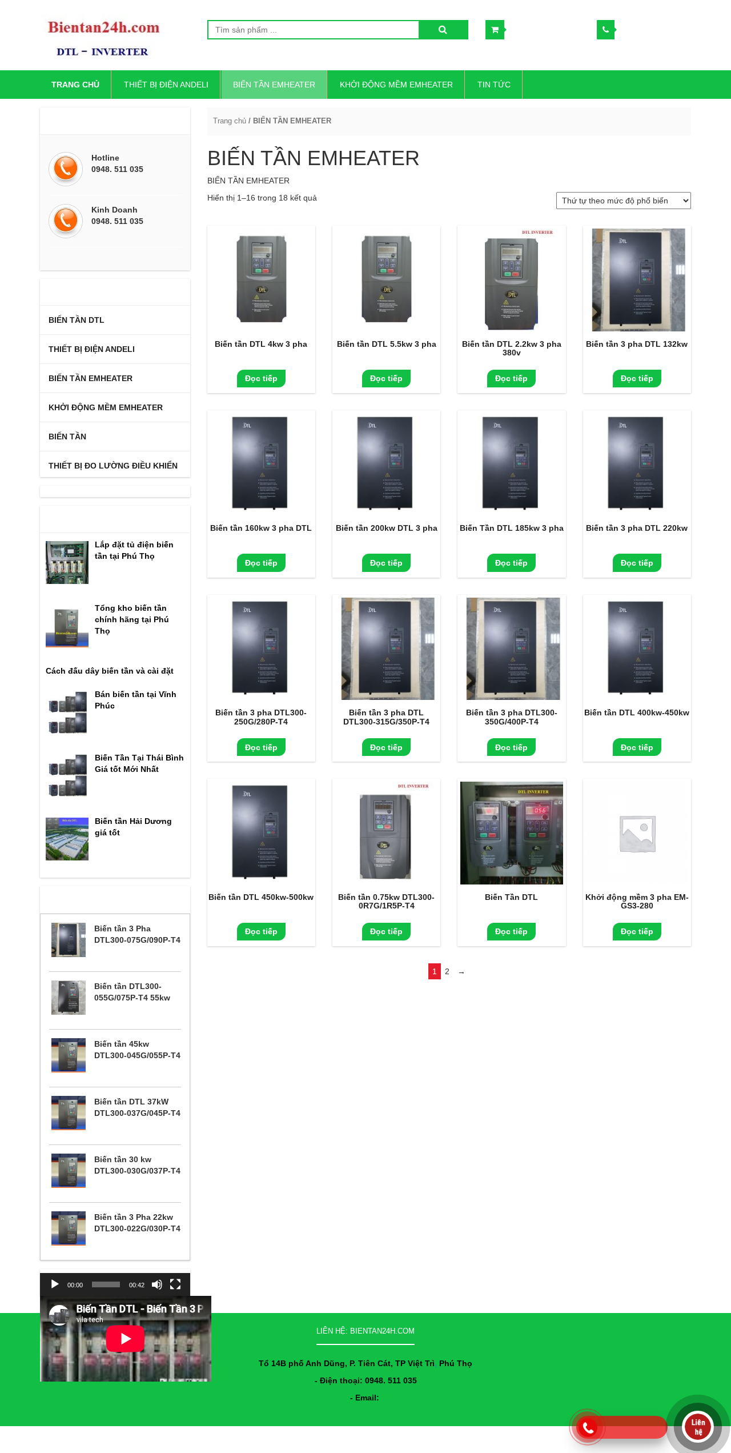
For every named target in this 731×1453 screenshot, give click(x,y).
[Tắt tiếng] (157, 1284)
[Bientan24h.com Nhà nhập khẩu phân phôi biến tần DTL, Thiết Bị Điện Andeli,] (115, 35)
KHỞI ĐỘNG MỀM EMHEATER (396, 84)
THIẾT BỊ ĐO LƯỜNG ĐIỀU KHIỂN (113, 465)
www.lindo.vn (670, 1437)
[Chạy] (55, 1284)
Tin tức (494, 84)
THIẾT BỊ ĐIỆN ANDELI (166, 84)
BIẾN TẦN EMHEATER (274, 84)
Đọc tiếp (261, 378)
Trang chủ (229, 121)
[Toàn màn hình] (175, 1284)
